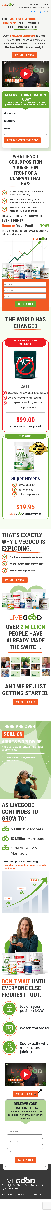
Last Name (10, 120)
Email (7, 128)
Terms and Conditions (29, 1194)
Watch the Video (25, 54)
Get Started (25, 304)
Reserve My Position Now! (22, 140)
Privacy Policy (9, 1194)
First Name (10, 113)
